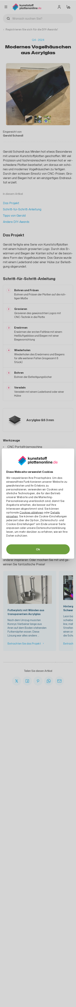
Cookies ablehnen (31, 512)
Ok (38, 549)
